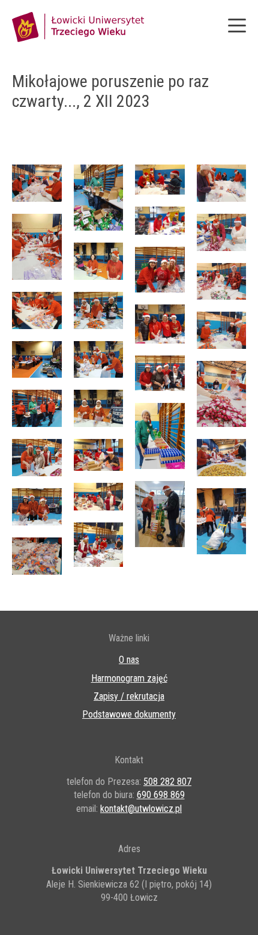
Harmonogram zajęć (129, 678)
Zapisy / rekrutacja (129, 696)
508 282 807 (167, 781)
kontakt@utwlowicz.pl (141, 808)
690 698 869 (161, 794)
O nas (129, 659)
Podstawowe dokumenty (129, 714)
